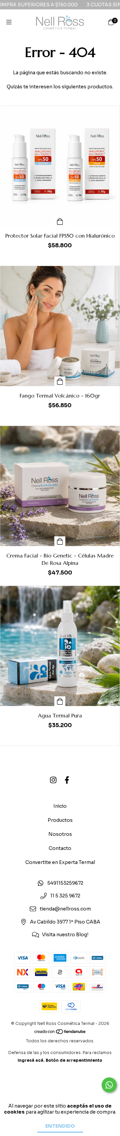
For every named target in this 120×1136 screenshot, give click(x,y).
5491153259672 (65, 883)
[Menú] (9, 22)
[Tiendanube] (60, 1033)
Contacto (60, 848)
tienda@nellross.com (65, 909)
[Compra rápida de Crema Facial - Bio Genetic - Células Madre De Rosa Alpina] (60, 541)
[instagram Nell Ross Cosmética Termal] (53, 780)
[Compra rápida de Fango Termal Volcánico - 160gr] (60, 381)
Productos (60, 820)
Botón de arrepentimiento (74, 1060)
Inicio (60, 806)
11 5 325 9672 (65, 896)
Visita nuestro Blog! (65, 935)
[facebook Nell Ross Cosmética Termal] (67, 780)
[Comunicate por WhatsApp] (109, 1085)
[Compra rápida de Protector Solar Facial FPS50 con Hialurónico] (60, 221)
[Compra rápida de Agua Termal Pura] (60, 701)
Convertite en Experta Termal (60, 862)
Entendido (60, 1126)
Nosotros (60, 834)
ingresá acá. (31, 1060)
